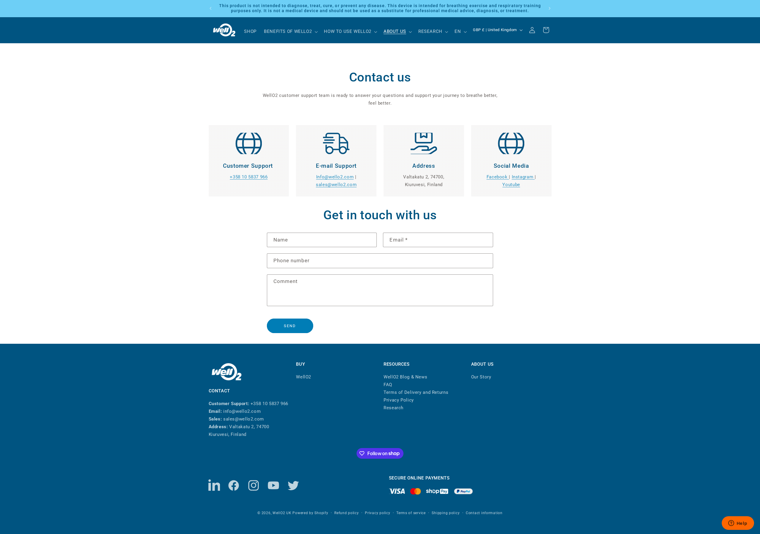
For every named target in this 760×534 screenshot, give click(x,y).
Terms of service (411, 513)
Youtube (511, 184)
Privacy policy (377, 513)
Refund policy (346, 513)
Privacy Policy (399, 399)
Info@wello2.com (335, 177)
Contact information (484, 513)
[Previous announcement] (210, 8)
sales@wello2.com (336, 184)
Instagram (523, 177)
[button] (290, 31)
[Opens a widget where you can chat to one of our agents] (737, 523)
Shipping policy (446, 513)
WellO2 (303, 377)
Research (393, 407)
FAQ (388, 384)
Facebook (498, 177)
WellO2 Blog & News (405, 377)
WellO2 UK (282, 513)
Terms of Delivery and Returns (416, 392)
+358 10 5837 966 (248, 177)
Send (290, 326)
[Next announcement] (549, 8)
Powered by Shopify (310, 513)
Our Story (481, 377)
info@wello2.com (242, 411)
